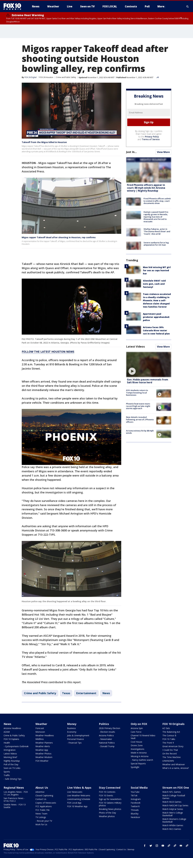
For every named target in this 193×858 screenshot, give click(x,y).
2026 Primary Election (109, 728)
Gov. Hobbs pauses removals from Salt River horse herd (147, 381)
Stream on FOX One (175, 787)
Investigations (137, 749)
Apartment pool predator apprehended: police (156, 317)
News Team (41, 813)
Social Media (139, 787)
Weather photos (107, 816)
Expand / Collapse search (187, 6)
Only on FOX (139, 724)
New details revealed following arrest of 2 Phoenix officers (140, 419)
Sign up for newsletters (110, 799)
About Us (41, 787)
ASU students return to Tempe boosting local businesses (137, 392)
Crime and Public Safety (66, 77)
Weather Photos (43, 753)
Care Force (136, 731)
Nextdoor (135, 817)
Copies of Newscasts (45, 802)
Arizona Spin (137, 728)
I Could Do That (170, 749)
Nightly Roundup (12, 760)
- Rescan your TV (43, 820)
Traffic (7, 775)
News (106, 693)
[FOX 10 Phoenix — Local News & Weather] (14, 6)
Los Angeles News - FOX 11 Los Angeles (16, 793)
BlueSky (134, 813)
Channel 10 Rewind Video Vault (143, 737)
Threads (135, 810)
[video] (148, 364)
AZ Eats (166, 728)
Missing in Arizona (139, 756)
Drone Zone (137, 745)
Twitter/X (135, 806)
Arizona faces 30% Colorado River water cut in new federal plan (156, 330)
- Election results (107, 731)
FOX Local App (74, 802)
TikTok (134, 795)
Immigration (10, 749)
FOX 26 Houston (46, 77)
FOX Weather (41, 760)
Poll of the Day (11, 764)
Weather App (41, 749)
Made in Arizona (139, 752)
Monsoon (40, 731)
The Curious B (169, 735)
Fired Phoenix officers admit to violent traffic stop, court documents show (157, 201)
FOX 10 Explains (11, 739)
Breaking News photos (110, 809)
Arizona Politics (106, 735)
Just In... (131, 152)
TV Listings (40, 817)
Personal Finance (75, 739)
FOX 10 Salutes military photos (110, 804)
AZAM (7, 731)
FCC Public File (42, 810)
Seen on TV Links (12, 768)
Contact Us (40, 799)
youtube (162, 845)
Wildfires (39, 739)
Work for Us (41, 824)
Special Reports (138, 763)
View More (163, 152)
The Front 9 (168, 742)
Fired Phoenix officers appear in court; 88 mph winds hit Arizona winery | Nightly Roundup (146, 187)
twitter (150, 845)
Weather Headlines (44, 735)
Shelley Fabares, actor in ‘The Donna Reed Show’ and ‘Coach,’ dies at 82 (157, 231)
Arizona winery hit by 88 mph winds (140, 431)
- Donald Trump (106, 746)
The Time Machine (171, 757)
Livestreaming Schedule (78, 799)
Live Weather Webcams (78, 795)
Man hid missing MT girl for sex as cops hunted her (157, 270)
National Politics (107, 742)
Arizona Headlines (12, 728)
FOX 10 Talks (168, 739)
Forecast (39, 728)
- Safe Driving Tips (12, 778)
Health (7, 742)
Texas (66, 693)
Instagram (136, 799)
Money (71, 724)
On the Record (169, 753)
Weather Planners (44, 742)
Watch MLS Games (171, 829)
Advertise (39, 791)
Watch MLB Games (171, 801)
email (181, 845)
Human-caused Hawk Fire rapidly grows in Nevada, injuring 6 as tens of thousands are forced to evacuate (156, 217)
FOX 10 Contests (107, 791)
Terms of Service (151, 139)
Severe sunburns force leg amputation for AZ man (156, 243)
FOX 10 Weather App (77, 806)
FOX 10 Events (106, 795)
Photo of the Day (107, 812)
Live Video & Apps (79, 787)
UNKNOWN (168, 760)
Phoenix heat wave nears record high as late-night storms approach (138, 406)
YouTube (135, 791)
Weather (41, 724)
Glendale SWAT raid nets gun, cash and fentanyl (154, 283)
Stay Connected (109, 787)
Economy (71, 731)
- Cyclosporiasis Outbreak (16, 746)
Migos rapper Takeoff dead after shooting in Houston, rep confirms (59, 237)
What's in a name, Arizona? (175, 768)
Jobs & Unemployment (78, 735)
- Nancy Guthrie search (142, 759)
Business (71, 728)
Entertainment (86, 693)
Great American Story (172, 746)
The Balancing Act (171, 731)
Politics (104, 724)
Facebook (135, 802)
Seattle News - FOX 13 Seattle (15, 806)
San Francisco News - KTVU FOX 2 (14, 799)
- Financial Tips (74, 742)
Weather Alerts (42, 746)
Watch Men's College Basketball (172, 814)
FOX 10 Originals (173, 724)
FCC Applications (43, 806)
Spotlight (135, 767)
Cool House (136, 741)
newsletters (187, 845)
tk (168, 845)
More (160, 6)
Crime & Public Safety (14, 735)
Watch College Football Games (173, 797)
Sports (7, 771)
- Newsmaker (105, 739)
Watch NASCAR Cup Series (175, 805)
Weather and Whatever (173, 764)
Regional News (14, 787)
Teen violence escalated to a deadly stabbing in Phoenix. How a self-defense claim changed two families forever (157, 300)
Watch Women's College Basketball (174, 820)
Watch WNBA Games (172, 825)
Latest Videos (135, 346)
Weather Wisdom (43, 757)
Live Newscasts (74, 791)
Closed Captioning (44, 795)
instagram (156, 845)
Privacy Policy (152, 136)
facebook (144, 845)
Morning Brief (10, 757)
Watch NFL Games (171, 791)
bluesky (174, 845)
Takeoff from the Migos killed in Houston (44, 142)
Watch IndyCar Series (172, 809)
